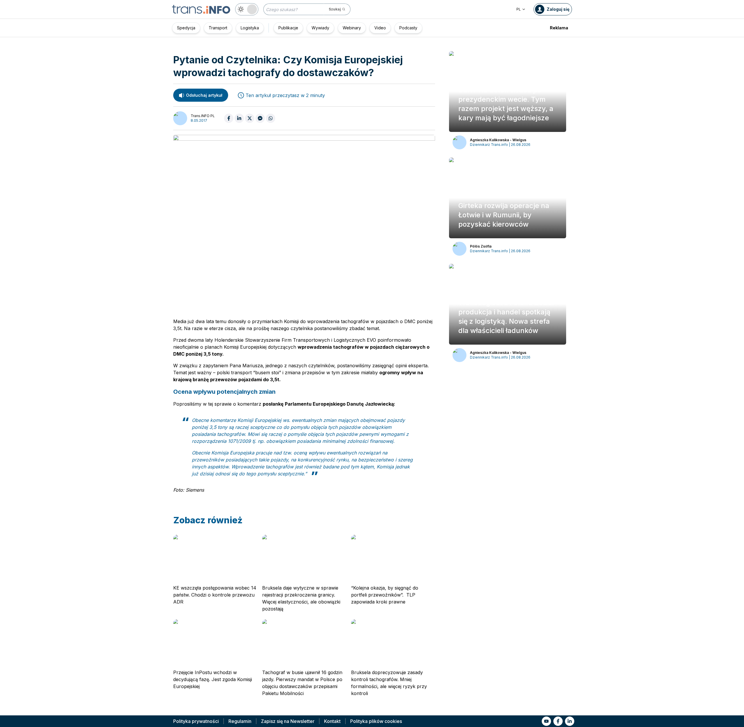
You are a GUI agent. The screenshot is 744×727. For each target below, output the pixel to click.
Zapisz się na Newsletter (287, 721)
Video (380, 27)
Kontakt (332, 721)
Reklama (559, 27)
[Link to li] (569, 721)
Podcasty (408, 27)
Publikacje (288, 27)
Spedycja (186, 27)
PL (518, 9)
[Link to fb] (558, 721)
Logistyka (250, 27)
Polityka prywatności (196, 721)
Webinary (352, 27)
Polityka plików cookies (376, 721)
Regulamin (239, 721)
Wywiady (320, 27)
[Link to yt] (546, 721)
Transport (218, 27)
